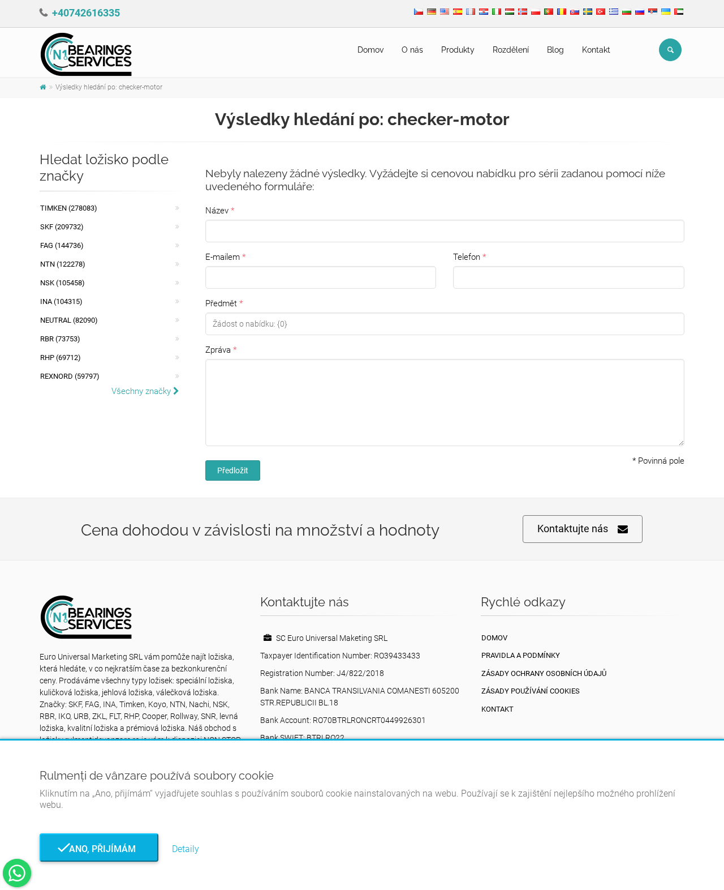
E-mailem (222, 257)
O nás (412, 49)
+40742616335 (86, 13)
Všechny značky (142, 391)
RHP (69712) (60, 357)
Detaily (185, 849)
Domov (370, 49)
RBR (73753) (60, 339)
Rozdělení (511, 49)
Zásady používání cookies (530, 691)
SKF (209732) (62, 226)
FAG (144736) (62, 245)
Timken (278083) (68, 208)
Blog (555, 49)
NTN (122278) (62, 264)
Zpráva (218, 350)
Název (217, 211)
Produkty (458, 49)
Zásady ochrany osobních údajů (543, 673)
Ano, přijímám (99, 849)
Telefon (466, 257)
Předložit (232, 470)
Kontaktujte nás (572, 528)
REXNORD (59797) (70, 376)
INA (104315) (61, 301)
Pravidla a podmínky (520, 655)
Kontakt (596, 49)
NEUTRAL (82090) (69, 320)
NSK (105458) (62, 283)
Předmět (221, 303)
